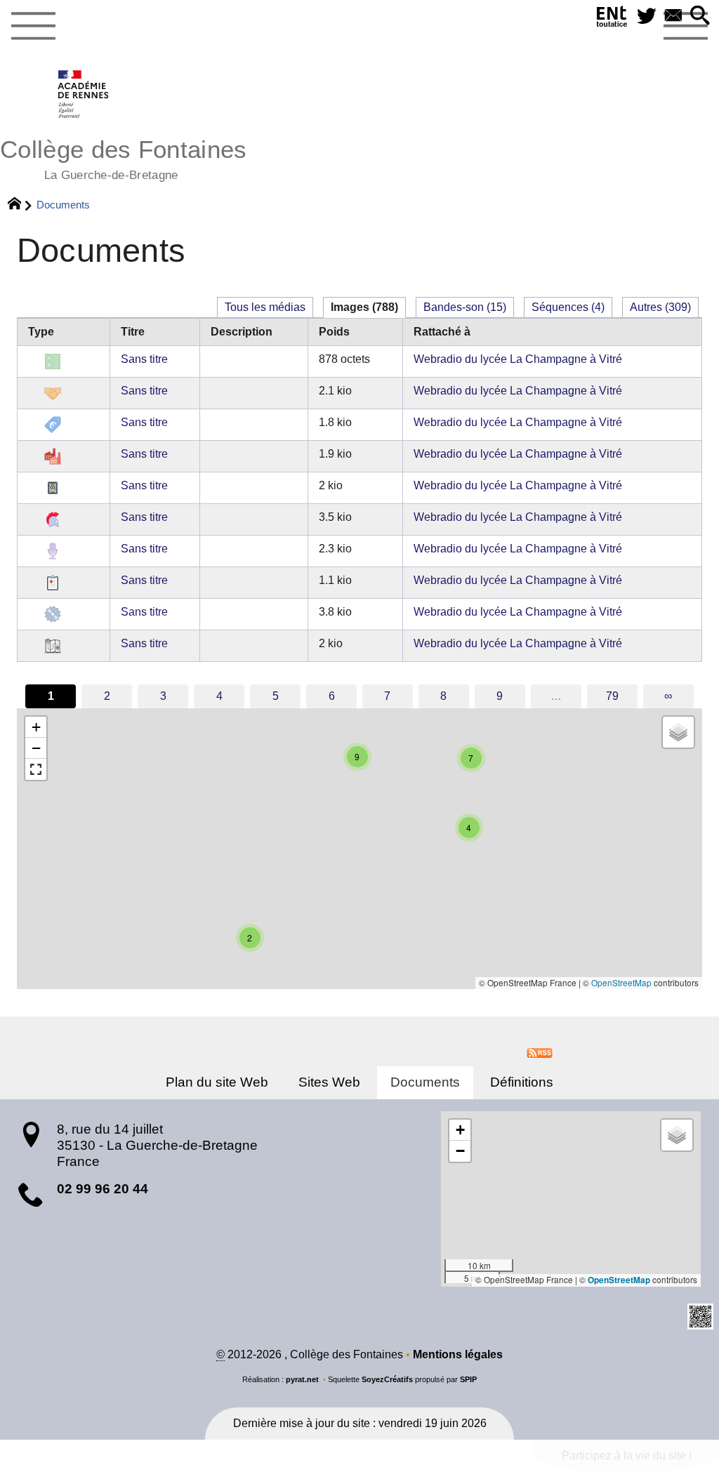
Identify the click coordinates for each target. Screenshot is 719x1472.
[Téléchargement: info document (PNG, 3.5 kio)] (53, 519)
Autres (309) (660, 307)
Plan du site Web (217, 1082)
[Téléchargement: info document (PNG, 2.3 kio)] (53, 551)
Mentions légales (458, 1354)
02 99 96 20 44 (102, 1188)
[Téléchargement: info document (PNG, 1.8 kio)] (53, 424)
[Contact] (673, 16)
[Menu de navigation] (33, 26)
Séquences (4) (568, 307)
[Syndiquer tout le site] (539, 1052)
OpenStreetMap (621, 982)
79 (612, 696)
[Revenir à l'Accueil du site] (21, 205)
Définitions (521, 1082)
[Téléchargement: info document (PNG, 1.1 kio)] (53, 582)
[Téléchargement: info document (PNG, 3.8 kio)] (53, 614)
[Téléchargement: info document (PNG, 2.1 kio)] (53, 393)
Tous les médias (265, 307)
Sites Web (329, 1082)
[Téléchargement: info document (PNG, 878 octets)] (53, 361)
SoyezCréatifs (387, 1379)
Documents (425, 1082)
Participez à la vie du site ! (627, 1455)
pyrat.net (302, 1379)
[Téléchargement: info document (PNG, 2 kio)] (53, 487)
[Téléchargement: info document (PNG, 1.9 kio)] (53, 456)
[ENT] (612, 19)
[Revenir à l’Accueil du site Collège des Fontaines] (84, 94)
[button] (700, 16)
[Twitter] (646, 16)
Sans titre (144, 359)
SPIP (468, 1379)
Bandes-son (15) (464, 307)
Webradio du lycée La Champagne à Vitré (518, 359)
